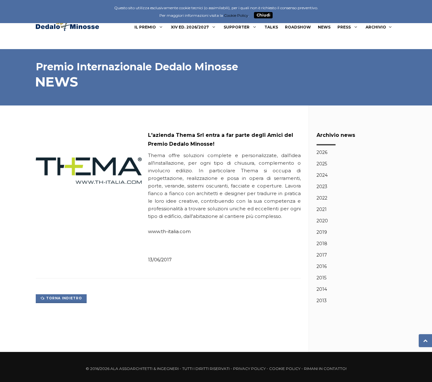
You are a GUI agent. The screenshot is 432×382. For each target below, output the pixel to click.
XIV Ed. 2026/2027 (190, 27)
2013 (322, 300)
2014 (322, 289)
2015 (321, 278)
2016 (322, 266)
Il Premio (145, 27)
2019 (322, 232)
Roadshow (298, 27)
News (324, 27)
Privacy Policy (249, 368)
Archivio (376, 27)
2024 (322, 175)
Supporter (237, 27)
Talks (271, 27)
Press (344, 27)
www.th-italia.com (169, 231)
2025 (322, 164)
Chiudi (263, 15)
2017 (322, 255)
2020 (322, 221)
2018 (322, 243)
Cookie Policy (284, 368)
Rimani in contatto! (325, 368)
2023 (322, 186)
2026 (322, 152)
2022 (322, 198)
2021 (322, 209)
